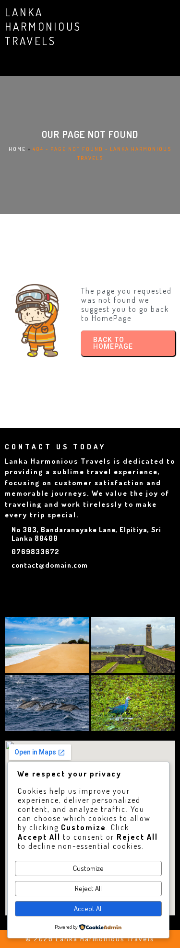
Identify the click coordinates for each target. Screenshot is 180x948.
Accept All (88, 908)
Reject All (88, 888)
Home (17, 149)
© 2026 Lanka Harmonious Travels (90, 938)
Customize (88, 868)
